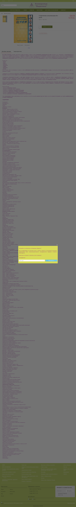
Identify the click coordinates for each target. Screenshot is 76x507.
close (57, 245)
